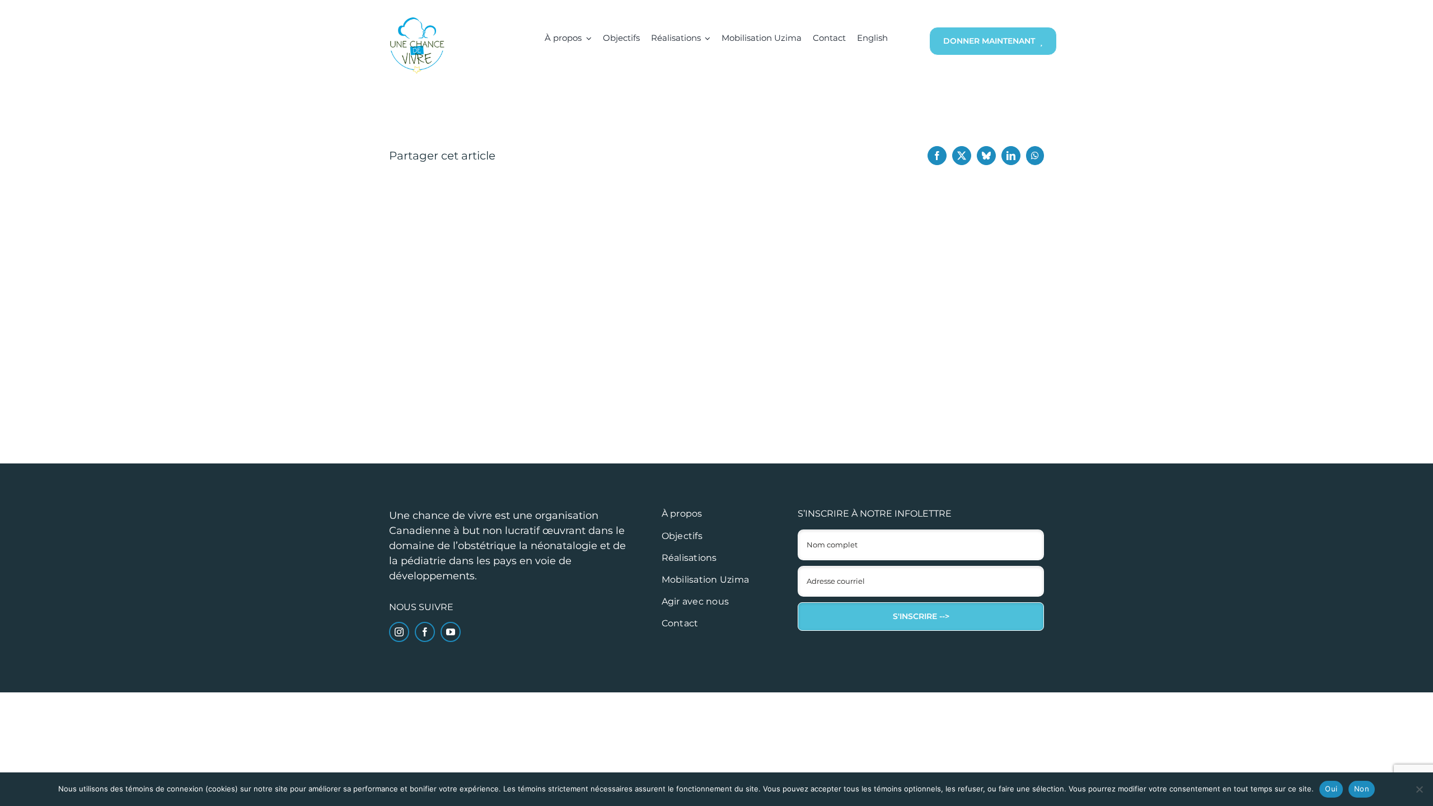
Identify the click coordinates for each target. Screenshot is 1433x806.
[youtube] (451, 632)
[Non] (1419, 789)
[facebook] (425, 632)
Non (1361, 788)
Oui (1331, 788)
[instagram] (399, 632)
